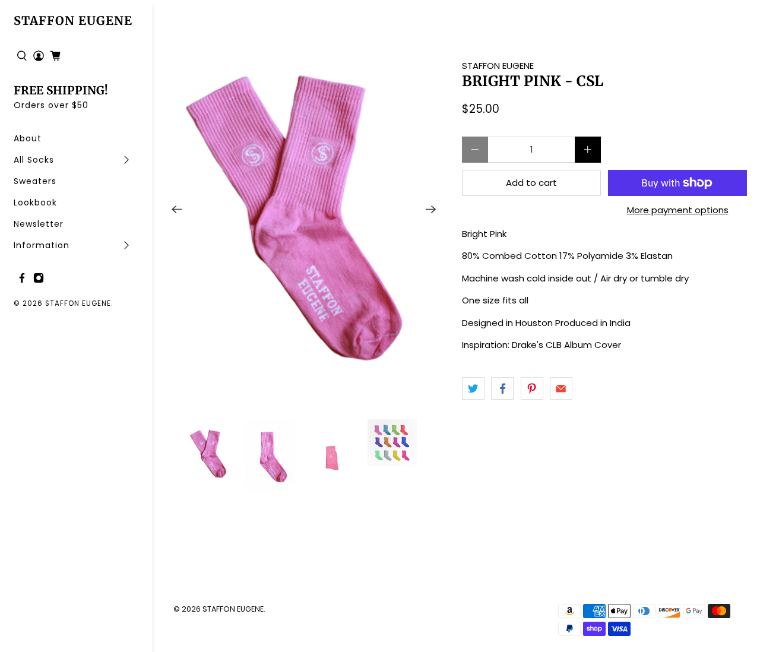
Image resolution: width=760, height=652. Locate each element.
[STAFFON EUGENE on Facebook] (22, 280)
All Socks (34, 160)
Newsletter (39, 224)
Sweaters (35, 181)
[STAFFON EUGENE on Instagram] (38, 280)
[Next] (431, 210)
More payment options (678, 210)
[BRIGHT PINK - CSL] (304, 209)
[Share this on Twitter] (473, 388)
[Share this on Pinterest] (532, 388)
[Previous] (177, 210)
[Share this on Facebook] (502, 388)
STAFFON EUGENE (73, 20)
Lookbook (35, 202)
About (28, 138)
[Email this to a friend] (561, 388)
